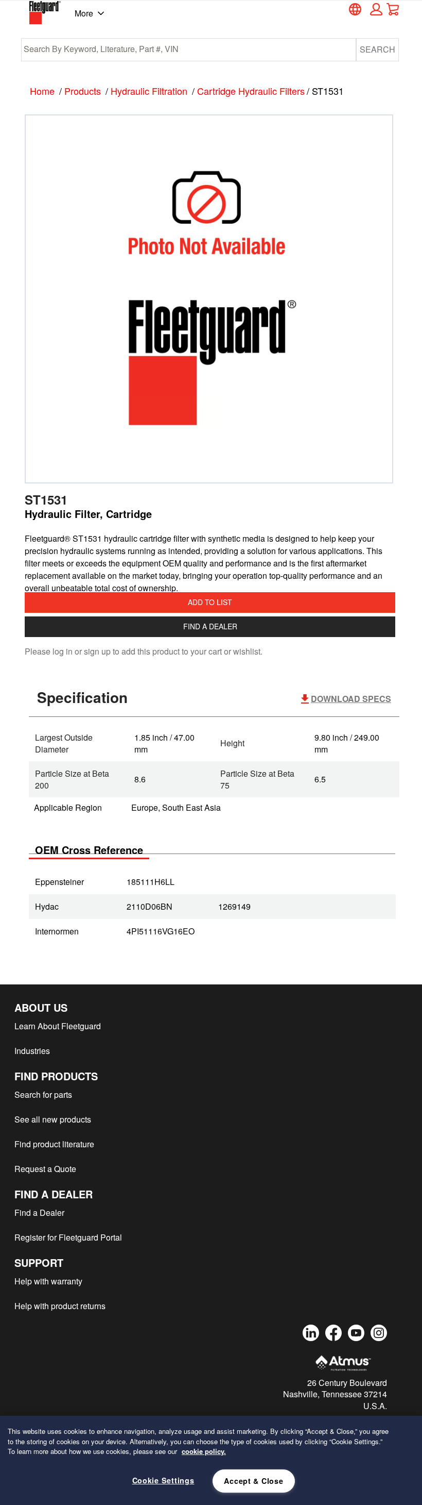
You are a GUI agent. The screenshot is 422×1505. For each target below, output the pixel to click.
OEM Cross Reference (89, 849)
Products (82, 90)
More (84, 13)
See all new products (52, 1119)
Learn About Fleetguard (57, 1026)
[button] (374, 9)
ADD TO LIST (210, 602)
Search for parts (43, 1094)
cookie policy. (204, 1451)
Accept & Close (253, 1481)
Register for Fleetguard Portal (68, 1237)
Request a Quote (45, 1169)
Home (42, 90)
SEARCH (377, 49)
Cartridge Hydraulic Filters (251, 90)
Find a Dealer (210, 626)
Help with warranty (48, 1281)
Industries (32, 1051)
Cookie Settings (163, 1480)
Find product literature (54, 1144)
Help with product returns (60, 1306)
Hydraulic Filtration (149, 90)
